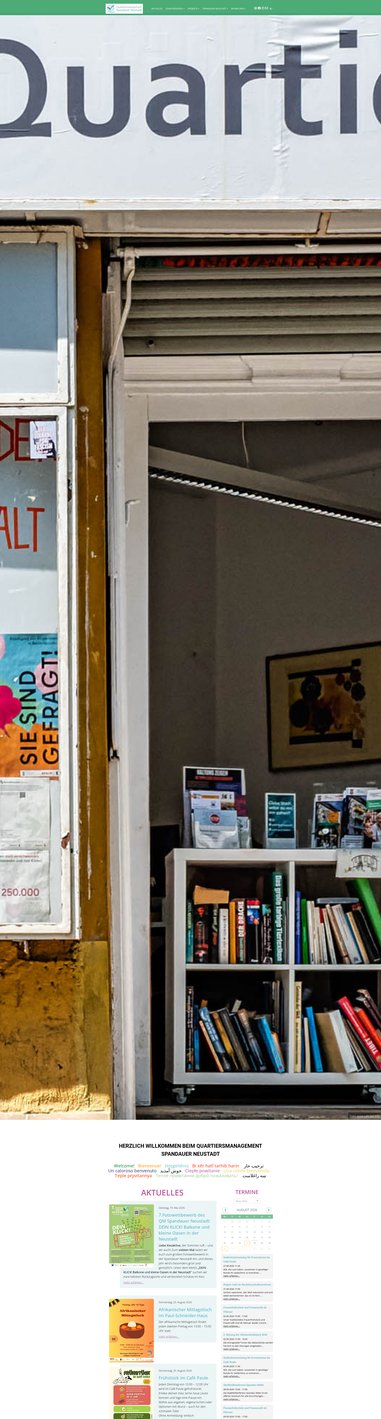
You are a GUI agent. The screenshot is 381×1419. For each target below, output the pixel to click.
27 (247, 1243)
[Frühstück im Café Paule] (131, 1399)
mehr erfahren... (133, 1282)
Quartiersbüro (174, 8)
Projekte (192, 8)
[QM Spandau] (124, 9)
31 (225, 1248)
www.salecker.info (368, 1116)
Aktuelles (156, 8)
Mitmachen (237, 8)
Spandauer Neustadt (214, 8)
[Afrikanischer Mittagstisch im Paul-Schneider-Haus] (131, 1330)
